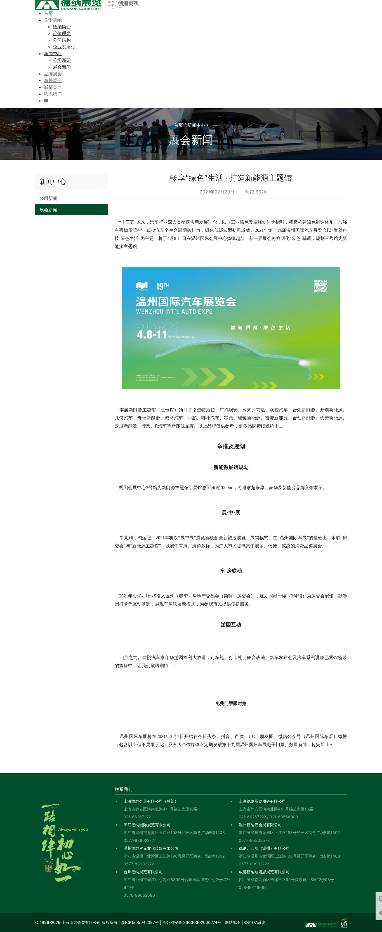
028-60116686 (253, 887)
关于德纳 (53, 20)
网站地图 (232, 922)
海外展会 (53, 80)
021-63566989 (284, 816)
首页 (48, 13)
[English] (46, 100)
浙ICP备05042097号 (140, 922)
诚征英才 (53, 87)
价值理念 (62, 33)
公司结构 (62, 40)
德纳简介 (62, 26)
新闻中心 (53, 53)
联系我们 (53, 94)
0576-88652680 (139, 895)
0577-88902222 (139, 840)
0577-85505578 (254, 840)
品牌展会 (53, 73)
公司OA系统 (254, 922)
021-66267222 (137, 816)
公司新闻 (62, 60)
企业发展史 (64, 47)
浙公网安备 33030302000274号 (191, 922)
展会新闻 (62, 67)
